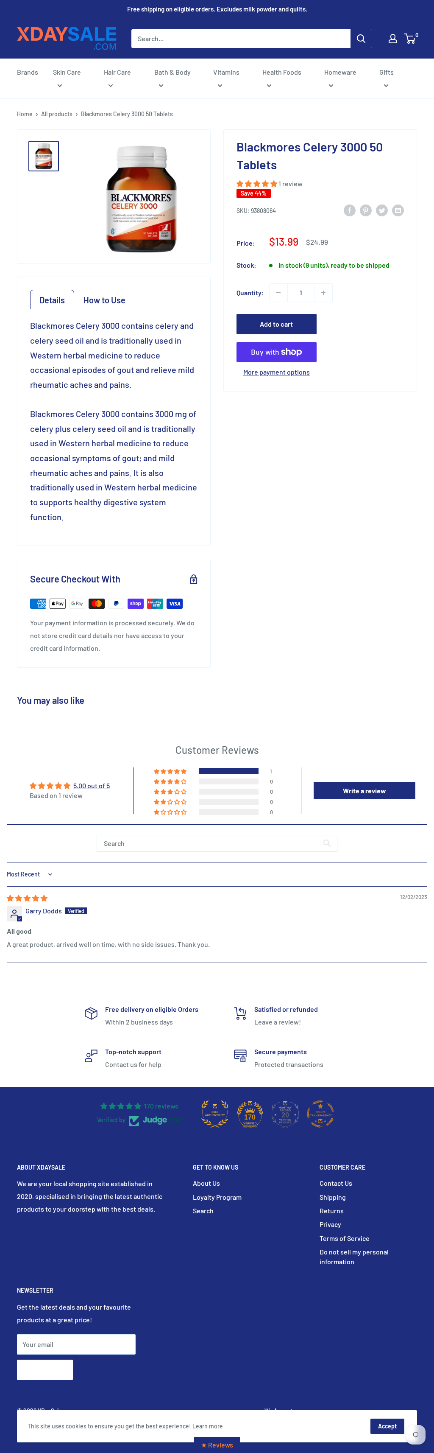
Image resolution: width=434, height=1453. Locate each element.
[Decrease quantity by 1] (278, 293)
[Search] (361, 38)
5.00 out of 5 (91, 785)
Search (203, 1211)
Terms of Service (345, 1238)
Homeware (340, 72)
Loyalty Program (217, 1197)
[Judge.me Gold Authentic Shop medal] (214, 1114)
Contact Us (336, 1183)
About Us (206, 1183)
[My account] (393, 38)
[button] (257, 183)
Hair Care (117, 72)
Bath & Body (172, 72)
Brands (27, 72)
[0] (410, 39)
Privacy (330, 1224)
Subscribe (45, 1370)
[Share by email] (398, 209)
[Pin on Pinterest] (366, 209)
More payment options (276, 372)
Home (25, 114)
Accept (387, 1426)
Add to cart (276, 324)
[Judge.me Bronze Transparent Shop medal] (320, 1114)
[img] (27, 898)
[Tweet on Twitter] (382, 209)
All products (56, 114)
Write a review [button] (364, 791)
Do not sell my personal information (354, 1256)
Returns (332, 1211)
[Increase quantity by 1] (323, 293)
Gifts (386, 72)
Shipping (333, 1197)
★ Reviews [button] (217, 1445)
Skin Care (67, 72)
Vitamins (226, 72)
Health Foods (281, 72)
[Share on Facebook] (350, 209)
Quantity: (250, 292)
